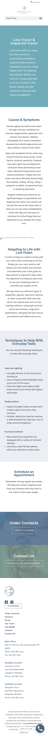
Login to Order (24, 530)
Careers (8, 630)
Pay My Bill (10, 627)
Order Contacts (12, 613)
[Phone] (40, 728)
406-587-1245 (17, 676)
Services (9, 617)
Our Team (9, 623)
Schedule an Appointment (24, 563)
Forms (8, 620)
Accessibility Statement (33, 723)
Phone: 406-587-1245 (14, 651)
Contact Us (10, 634)
